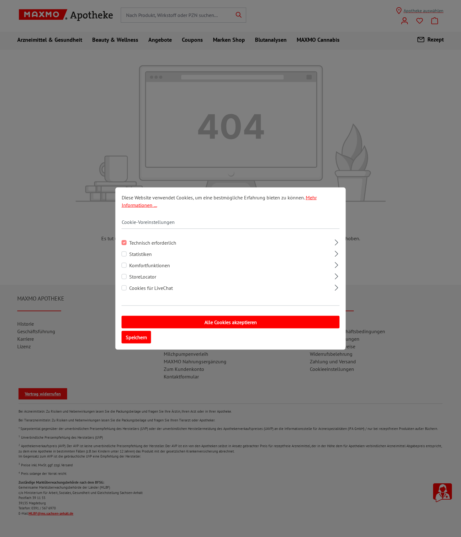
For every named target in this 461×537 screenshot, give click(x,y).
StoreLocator (142, 277)
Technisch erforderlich (152, 243)
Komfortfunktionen (149, 265)
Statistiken (140, 254)
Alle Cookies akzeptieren (230, 322)
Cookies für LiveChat (151, 288)
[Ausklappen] (336, 242)
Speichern (136, 337)
